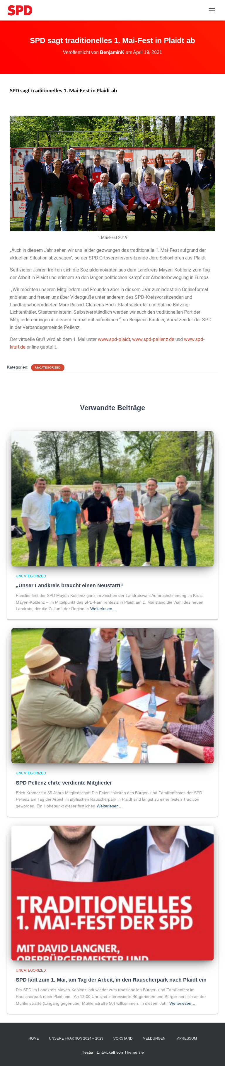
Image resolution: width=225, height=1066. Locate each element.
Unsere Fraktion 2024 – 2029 (76, 1038)
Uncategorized (47, 367)
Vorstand (123, 1038)
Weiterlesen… (103, 608)
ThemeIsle (134, 1052)
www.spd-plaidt (114, 339)
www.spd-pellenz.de (153, 339)
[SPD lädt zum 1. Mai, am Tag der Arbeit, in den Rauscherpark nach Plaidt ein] (112, 892)
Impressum (186, 1038)
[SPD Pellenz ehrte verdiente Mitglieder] (112, 695)
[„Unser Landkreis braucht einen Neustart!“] (112, 498)
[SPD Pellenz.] (22, 10)
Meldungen (154, 1038)
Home (33, 1038)
